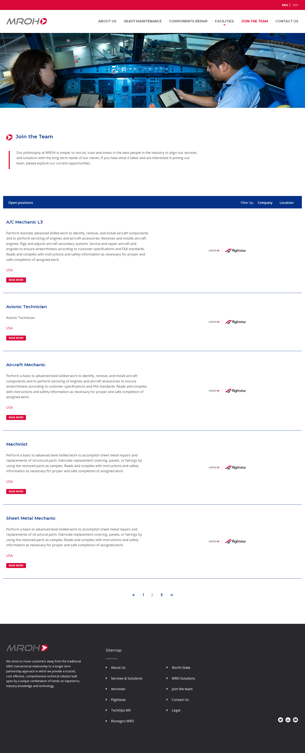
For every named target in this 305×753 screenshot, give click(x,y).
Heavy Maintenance (143, 21)
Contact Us (180, 699)
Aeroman (118, 689)
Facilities (224, 21)
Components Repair (188, 21)
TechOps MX (121, 710)
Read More (16, 280)
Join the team (182, 689)
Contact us (287, 21)
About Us (107, 21)
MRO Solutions (183, 678)
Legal (176, 710)
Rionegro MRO (122, 721)
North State (181, 667)
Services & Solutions (126, 678)
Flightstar (118, 699)
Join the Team (254, 21)
